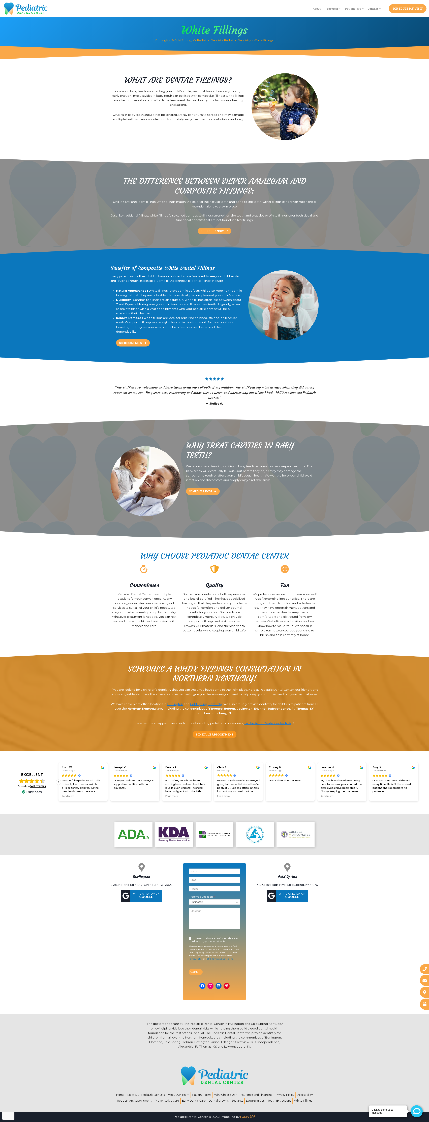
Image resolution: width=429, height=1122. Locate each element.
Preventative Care (167, 1100)
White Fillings (303, 1100)
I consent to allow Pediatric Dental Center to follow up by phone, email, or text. (213, 940)
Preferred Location (202, 896)
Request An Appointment (134, 1100)
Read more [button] (116, 796)
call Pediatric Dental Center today (268, 723)
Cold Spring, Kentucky (206, 704)
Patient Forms (201, 1094)
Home (120, 1094)
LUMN (245, 1116)
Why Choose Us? (225, 1094)
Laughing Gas (255, 1100)
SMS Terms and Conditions (220, 959)
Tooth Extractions (279, 1100)
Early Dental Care (194, 1100)
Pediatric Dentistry (237, 40)
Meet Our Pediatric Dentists (146, 1094)
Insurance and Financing (256, 1094)
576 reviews (38, 786)
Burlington (175, 704)
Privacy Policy (195, 959)
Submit (195, 972)
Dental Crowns (219, 1100)
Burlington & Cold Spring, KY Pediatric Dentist (188, 40)
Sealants (237, 1100)
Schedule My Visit (407, 8)
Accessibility (305, 1094)
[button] (418, 782)
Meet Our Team (178, 1094)
